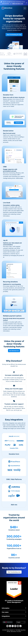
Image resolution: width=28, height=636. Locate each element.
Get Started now (14, 350)
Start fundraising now (14, 572)
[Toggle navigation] (25, 8)
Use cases (5, 612)
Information (5, 608)
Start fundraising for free (14, 34)
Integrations (6, 616)
